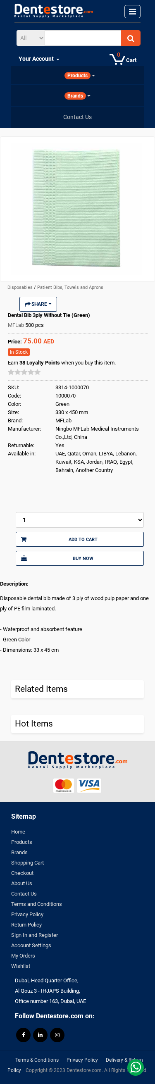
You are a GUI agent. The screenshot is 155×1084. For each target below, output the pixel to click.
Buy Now (83, 558)
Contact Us (24, 894)
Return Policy (26, 925)
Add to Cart (83, 539)
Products (21, 842)
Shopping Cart (27, 863)
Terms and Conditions (36, 904)
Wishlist (20, 966)
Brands (19, 852)
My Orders (23, 956)
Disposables (20, 287)
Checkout (22, 873)
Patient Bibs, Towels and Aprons (70, 287)
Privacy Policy (27, 914)
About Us (21, 883)
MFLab (16, 325)
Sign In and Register (34, 935)
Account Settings (31, 945)
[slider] (24, 372)
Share (39, 304)
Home (18, 832)
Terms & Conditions (37, 1060)
